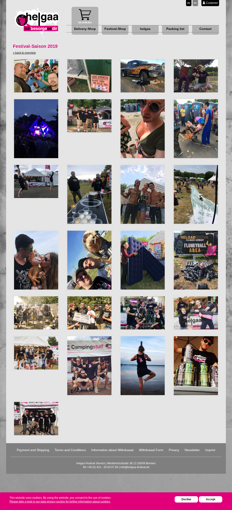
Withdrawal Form (151, 450)
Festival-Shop (115, 29)
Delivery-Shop (85, 29)
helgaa (145, 29)
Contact (205, 29)
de (188, 3)
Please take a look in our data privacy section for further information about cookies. (60, 501)
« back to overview (24, 52)
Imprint (210, 450)
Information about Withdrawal (112, 450)
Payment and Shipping (33, 450)
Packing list (175, 29)
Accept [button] (210, 499)
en (195, 3)
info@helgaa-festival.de (135, 467)
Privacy (174, 450)
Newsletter (192, 450)
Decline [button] (186, 499)
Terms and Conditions (70, 450)
